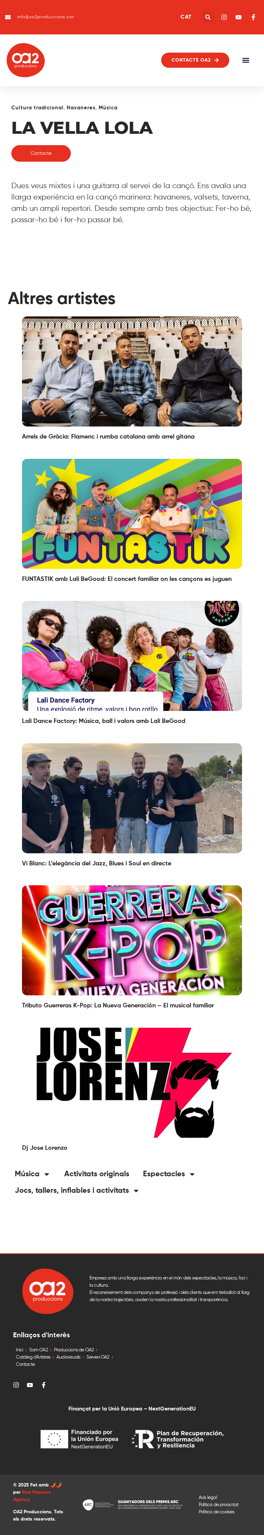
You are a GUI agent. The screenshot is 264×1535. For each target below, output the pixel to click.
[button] (208, 17)
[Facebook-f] (44, 1385)
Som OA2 (38, 1350)
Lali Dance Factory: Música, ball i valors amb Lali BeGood (103, 721)
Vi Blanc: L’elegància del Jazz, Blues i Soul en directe (96, 864)
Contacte (25, 1364)
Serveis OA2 (97, 1357)
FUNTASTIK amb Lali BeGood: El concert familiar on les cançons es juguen (127, 579)
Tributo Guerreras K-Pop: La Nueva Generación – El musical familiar (118, 1006)
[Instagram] (16, 1385)
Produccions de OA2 (74, 1350)
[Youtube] (30, 1385)
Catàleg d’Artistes (33, 1357)
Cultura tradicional (37, 107)
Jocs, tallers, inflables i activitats (72, 1191)
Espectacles (164, 1174)
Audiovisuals (68, 1357)
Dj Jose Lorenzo (44, 1148)
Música (108, 107)
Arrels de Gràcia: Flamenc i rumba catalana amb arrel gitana (108, 437)
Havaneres (81, 107)
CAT (185, 17)
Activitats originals (96, 1174)
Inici (19, 1350)
